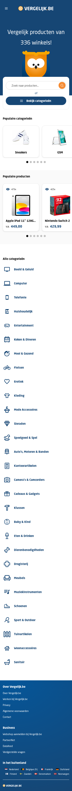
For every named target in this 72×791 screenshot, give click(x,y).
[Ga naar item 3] (34, 162)
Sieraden (20, 423)
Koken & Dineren (25, 339)
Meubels (19, 578)
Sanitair (19, 662)
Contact (7, 716)
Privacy (6, 705)
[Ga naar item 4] (38, 162)
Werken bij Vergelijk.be (15, 699)
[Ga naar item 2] (31, 162)
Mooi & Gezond (24, 353)
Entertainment (24, 325)
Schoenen (20, 606)
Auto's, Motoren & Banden (31, 451)
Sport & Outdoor (24, 620)
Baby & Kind (22, 522)
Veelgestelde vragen (14, 751)
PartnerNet (9, 740)
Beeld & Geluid (24, 269)
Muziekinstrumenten (28, 592)
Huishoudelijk (23, 311)
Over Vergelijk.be (12, 693)
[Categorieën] (6, 8)
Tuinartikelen (23, 634)
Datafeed (8, 746)
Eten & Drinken (24, 536)
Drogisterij (21, 564)
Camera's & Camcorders (29, 480)
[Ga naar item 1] (27, 162)
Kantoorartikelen (25, 465)
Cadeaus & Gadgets (27, 494)
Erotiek (18, 381)
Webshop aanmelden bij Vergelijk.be (22, 734)
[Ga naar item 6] (45, 162)
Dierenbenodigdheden (29, 550)
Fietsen (19, 367)
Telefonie (20, 297)
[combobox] (36, 85)
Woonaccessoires (25, 648)
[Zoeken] (62, 85)
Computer (20, 283)
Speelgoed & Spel (25, 437)
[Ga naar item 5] (41, 162)
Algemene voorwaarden (16, 710)
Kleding (19, 395)
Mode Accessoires (25, 409)
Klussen (19, 508)
